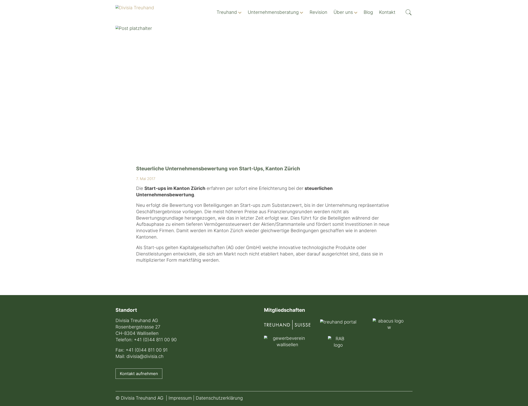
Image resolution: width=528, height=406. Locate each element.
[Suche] (408, 11)
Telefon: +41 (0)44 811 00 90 (146, 340)
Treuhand (227, 12)
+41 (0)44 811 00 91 (147, 350)
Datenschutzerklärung (219, 398)
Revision (318, 12)
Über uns (343, 12)
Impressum (180, 398)
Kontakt (387, 12)
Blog (368, 12)
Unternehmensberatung (273, 12)
